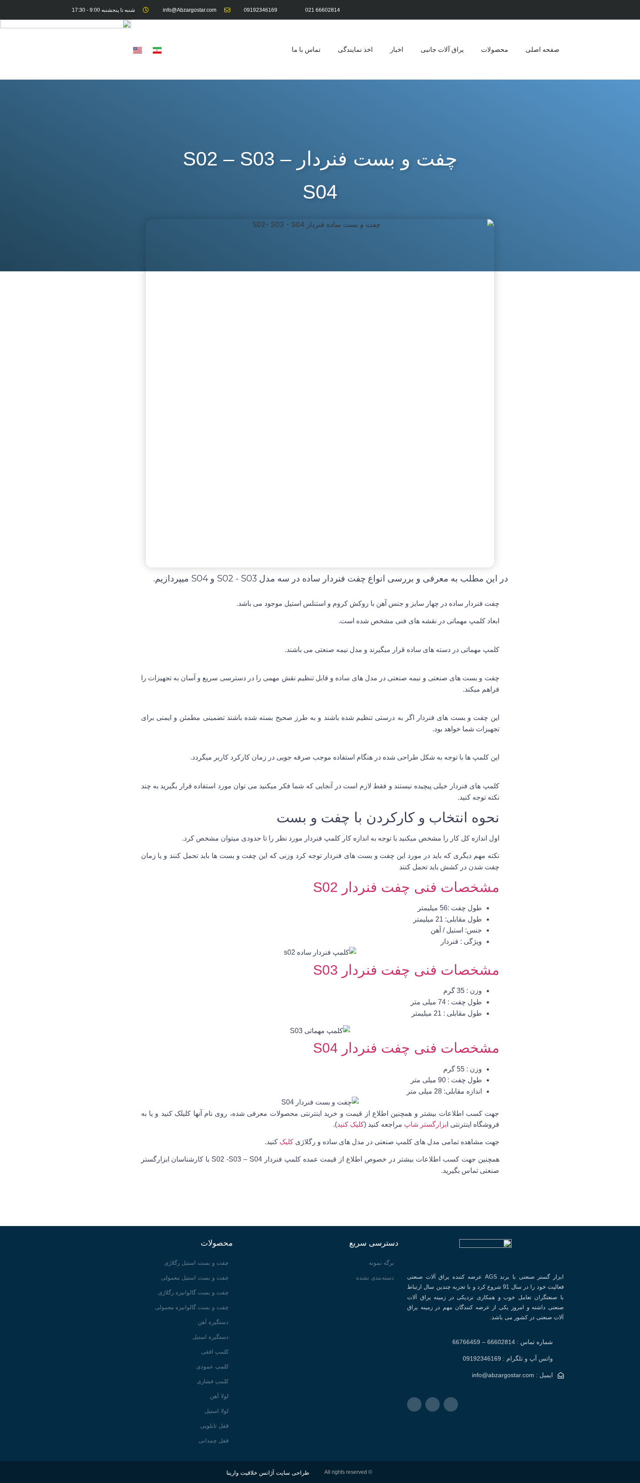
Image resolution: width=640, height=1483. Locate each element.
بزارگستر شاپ (425, 1124)
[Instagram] (539, 10)
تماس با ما (306, 49)
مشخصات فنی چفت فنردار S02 (406, 887)
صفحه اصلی (542, 49)
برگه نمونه (381, 1263)
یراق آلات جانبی (442, 49)
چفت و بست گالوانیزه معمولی (192, 1307)
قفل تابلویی (214, 1425)
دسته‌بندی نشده (375, 1277)
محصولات (494, 49)
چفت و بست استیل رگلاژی (196, 1263)
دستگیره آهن (213, 1322)
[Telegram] (558, 10)
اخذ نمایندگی (355, 49)
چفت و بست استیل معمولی (195, 1277)
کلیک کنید (350, 1124)
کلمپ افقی (215, 1351)
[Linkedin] (519, 10)
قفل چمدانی (214, 1440)
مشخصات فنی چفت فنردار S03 (406, 970)
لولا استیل (217, 1411)
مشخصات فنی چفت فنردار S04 (406, 1048)
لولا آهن (219, 1396)
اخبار (396, 49)
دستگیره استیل (210, 1337)
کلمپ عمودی (212, 1366)
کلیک (286, 1141)
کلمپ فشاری (213, 1381)
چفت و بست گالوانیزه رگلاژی (193, 1292)
